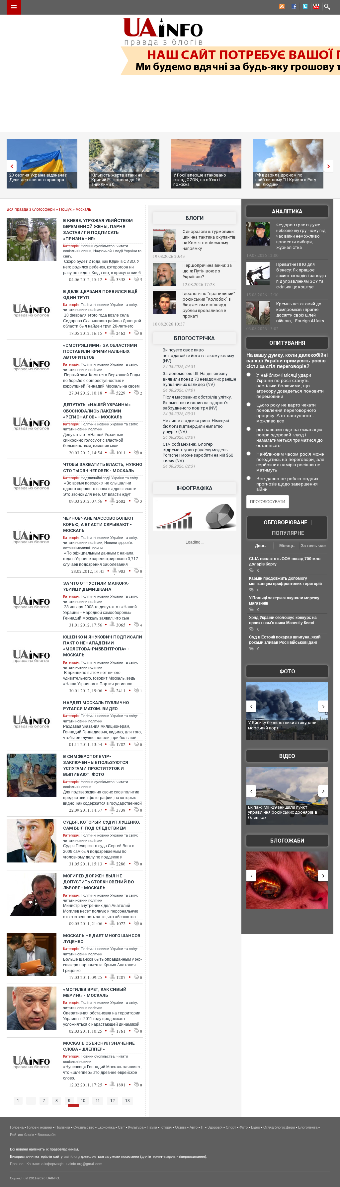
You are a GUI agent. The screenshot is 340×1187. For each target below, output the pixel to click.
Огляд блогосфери (279, 1127)
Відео (287, 756)
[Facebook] (292, 7)
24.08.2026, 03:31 (179, 413)
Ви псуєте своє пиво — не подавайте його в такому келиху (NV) (198, 355)
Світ (121, 1127)
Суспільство (83, 1127)
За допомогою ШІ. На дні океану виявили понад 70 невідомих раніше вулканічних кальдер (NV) (199, 379)
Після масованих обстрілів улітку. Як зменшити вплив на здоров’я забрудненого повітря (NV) (197, 402)
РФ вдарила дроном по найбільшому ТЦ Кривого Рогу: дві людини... (286, 180)
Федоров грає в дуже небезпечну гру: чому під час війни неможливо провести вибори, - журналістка (300, 236)
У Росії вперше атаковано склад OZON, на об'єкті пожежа (199, 180)
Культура (135, 1127)
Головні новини (39, 1127)
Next (330, 166)
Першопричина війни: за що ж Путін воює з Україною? (207, 271)
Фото (287, 671)
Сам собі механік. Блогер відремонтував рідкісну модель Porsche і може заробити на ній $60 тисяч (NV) (198, 452)
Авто (194, 1127)
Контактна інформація (45, 1164)
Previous (10, 166)
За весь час (313, 545)
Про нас (17, 1164)
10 (83, 1100)
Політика (62, 1127)
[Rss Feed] (281, 7)
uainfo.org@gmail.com (84, 1164)
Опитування (287, 343)
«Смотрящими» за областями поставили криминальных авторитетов (100, 351)
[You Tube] (315, 7)
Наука (152, 1127)
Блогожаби (287, 841)
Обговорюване (285, 522)
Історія (166, 1127)
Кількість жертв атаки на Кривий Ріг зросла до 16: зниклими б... (116, 180)
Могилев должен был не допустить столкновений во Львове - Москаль (98, 881)
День (260, 545)
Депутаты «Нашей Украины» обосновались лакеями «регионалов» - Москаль (97, 410)
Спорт (231, 1127)
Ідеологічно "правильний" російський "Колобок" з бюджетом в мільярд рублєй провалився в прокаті (209, 305)
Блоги (195, 218)
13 (127, 1100)
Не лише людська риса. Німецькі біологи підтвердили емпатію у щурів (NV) (196, 426)
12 (112, 1100)
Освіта (180, 1127)
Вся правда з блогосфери (31, 209)
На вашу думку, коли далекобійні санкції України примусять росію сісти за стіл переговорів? (287, 360)
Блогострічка (194, 338)
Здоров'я (215, 1127)
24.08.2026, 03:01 (179, 437)
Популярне (288, 533)
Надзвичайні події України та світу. (110, 478)
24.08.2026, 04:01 (179, 390)
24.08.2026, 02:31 (179, 466)
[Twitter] (303, 7)
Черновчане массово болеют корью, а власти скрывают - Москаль (98, 524)
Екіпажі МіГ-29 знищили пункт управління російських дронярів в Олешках (282, 812)
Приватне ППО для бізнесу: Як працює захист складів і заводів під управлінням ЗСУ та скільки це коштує (301, 275)
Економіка (106, 1127)
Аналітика (287, 211)
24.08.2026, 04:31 (179, 366)
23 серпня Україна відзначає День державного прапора (38, 177)
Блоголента (307, 1127)
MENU (14, 7)
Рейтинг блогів (22, 1135)
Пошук (65, 209)
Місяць (287, 545)
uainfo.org (72, 1156)
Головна (17, 1127)
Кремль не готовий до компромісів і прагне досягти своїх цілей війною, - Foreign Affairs (300, 312)
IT (202, 1127)
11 (98, 1100)
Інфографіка (194, 488)
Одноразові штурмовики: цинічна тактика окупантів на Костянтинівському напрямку (209, 240)
